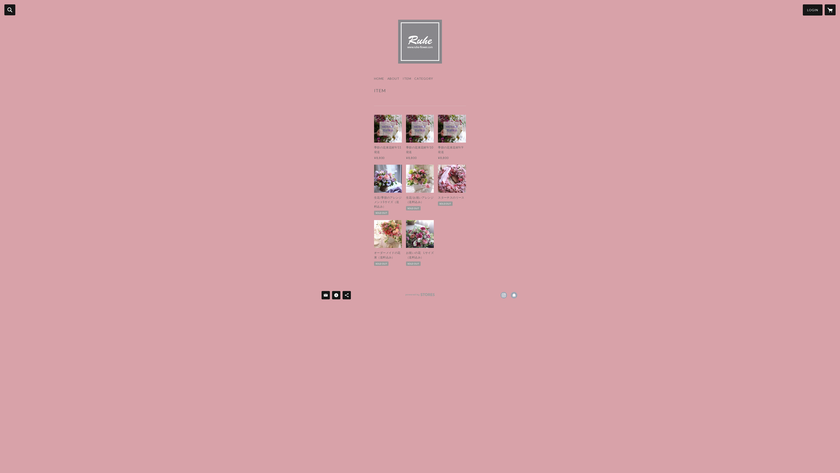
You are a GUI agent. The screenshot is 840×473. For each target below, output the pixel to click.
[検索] (9, 9)
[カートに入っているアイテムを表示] (830, 9)
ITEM (407, 78)
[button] (812, 10)
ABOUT (393, 78)
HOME (379, 78)
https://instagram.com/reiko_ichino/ (503, 295)
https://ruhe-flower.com (514, 295)
